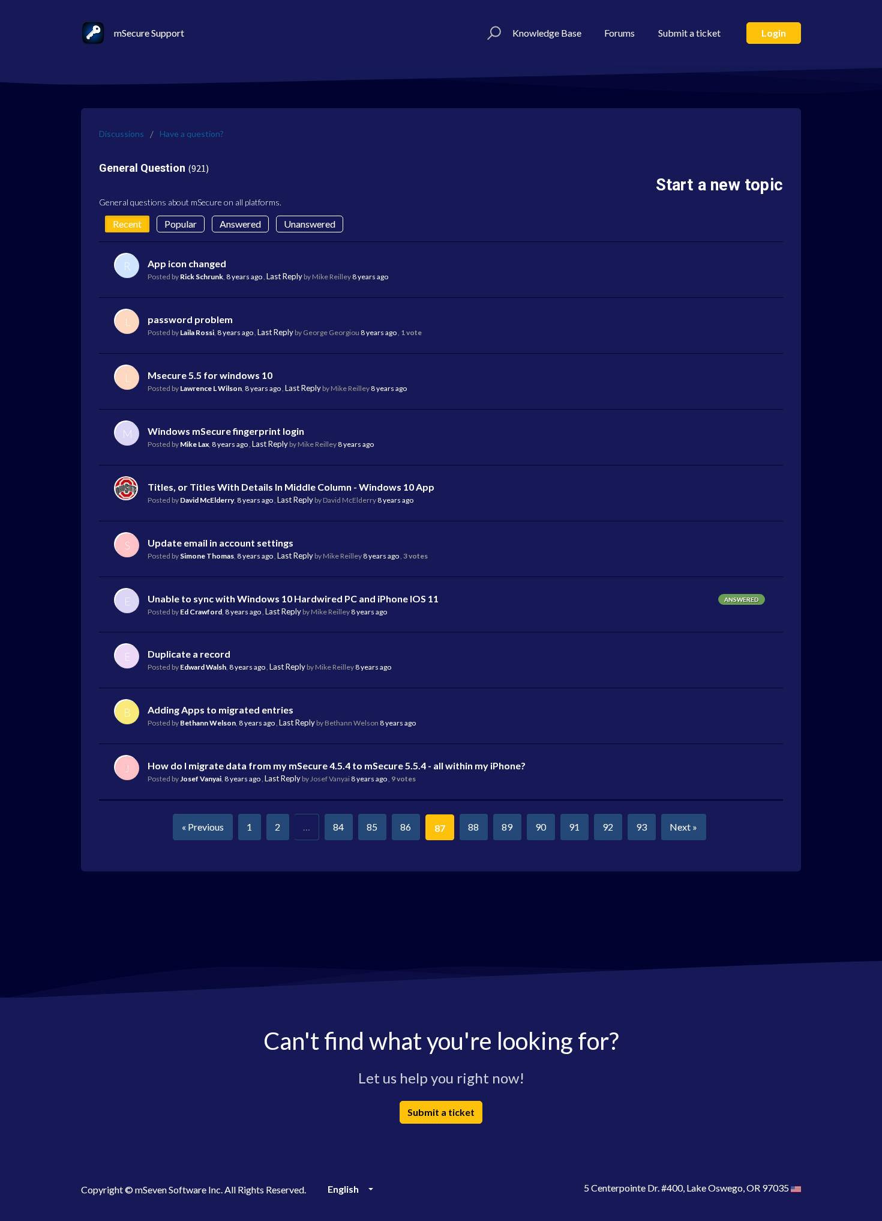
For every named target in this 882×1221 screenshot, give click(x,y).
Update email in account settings (220, 542)
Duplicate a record (189, 653)
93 (641, 826)
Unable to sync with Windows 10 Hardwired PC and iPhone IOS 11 (293, 598)
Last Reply (284, 276)
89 (507, 826)
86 (405, 826)
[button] (492, 33)
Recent (127, 223)
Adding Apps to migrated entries (220, 709)
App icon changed (187, 263)
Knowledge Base (546, 32)
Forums (619, 32)
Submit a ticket (689, 32)
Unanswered (309, 223)
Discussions (121, 134)
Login (773, 32)
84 (338, 826)
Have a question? (192, 134)
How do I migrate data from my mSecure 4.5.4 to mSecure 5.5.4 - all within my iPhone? (337, 765)
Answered (240, 223)
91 (574, 826)
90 (540, 826)
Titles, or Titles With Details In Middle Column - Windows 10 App (291, 486)
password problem (190, 319)
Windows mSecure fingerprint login (226, 431)
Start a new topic (719, 185)
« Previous (203, 826)
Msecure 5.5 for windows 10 (210, 375)
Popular (180, 223)
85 (372, 826)
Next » (683, 826)
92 (607, 826)
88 (473, 826)
